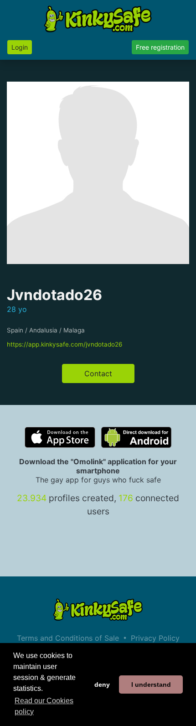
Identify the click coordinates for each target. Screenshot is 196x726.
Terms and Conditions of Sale (68, 638)
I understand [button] (151, 684)
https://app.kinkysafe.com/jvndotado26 (64, 344)
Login (19, 47)
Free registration (160, 47)
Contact (98, 373)
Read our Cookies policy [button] (44, 706)
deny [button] (102, 684)
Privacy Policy (155, 638)
